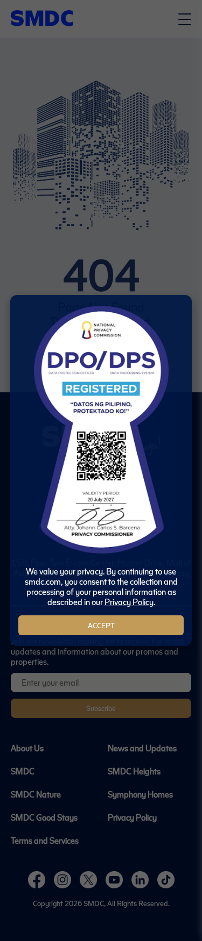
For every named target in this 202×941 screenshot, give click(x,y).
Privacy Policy (129, 602)
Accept (101, 625)
